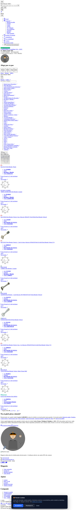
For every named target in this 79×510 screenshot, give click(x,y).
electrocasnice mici (13, 418)
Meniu (9, 503)
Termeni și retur (9, 42)
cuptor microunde (30, 418)
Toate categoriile (8, 469)
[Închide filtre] (2, 78)
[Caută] (18, 6)
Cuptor (8, 25)
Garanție (6, 482)
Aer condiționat (10, 29)
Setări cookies (7, 495)
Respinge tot (29, 505)
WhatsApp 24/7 (6, 48)
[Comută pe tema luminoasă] (5, 8)
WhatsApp (15, 425)
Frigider (9, 23)
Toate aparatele (10, 33)
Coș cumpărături (10, 39)
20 (17, 410)
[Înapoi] (2, 2)
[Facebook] (3, 462)
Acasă (6, 19)
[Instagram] (5, 462)
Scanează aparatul (6, 425)
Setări (37, 505)
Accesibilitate (12, 49)
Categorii (8, 21)
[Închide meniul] (2, 15)
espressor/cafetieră (39, 418)
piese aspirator (21, 418)
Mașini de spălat (66, 417)
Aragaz (8, 26)
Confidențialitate (5, 49)
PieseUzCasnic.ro (9, 500)
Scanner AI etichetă (10, 35)
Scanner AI (6, 470)
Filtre (4, 152)
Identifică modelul (8, 472)
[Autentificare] (1, 12)
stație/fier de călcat (48, 418)
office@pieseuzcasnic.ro (8, 459)
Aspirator (9, 30)
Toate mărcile (7, 473)
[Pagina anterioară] (1, 410)
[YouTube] (6, 462)
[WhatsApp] (1, 462)
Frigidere (73, 417)
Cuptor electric (4, 418)
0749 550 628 (5, 458)
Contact (7, 41)
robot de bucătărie (60, 418)
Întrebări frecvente (8, 484)
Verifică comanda (8, 485)
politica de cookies (37, 501)
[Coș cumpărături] (2, 10)
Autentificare (8, 37)
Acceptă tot (18, 505)
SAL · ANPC (19, 49)
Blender (9, 32)
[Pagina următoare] (19, 410)
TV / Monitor (10, 28)
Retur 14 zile (7, 481)
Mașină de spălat (11, 22)
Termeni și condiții (8, 492)
